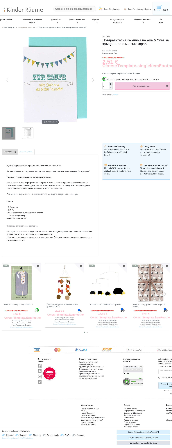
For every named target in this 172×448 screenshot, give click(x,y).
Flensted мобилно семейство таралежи (105, 305)
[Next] (93, 80)
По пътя (161, 21)
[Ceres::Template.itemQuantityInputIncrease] (111, 84)
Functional (80, 435)
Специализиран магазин (117, 21)
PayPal (67, 435)
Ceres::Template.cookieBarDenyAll (143, 437)
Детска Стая (56, 20)
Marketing (37, 435)
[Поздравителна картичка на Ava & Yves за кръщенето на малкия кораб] (8, 133)
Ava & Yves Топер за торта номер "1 (18, 305)
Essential (10, 435)
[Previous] (7, 80)
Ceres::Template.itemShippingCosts (21, 327)
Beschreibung (10, 152)
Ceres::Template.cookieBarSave (143, 443)
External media (53, 435)
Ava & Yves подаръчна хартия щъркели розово (149, 306)
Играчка (95, 20)
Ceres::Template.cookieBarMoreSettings (17, 438)
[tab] (10, 152)
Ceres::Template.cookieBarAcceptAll (143, 432)
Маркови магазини (142, 20)
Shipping (115, 94)
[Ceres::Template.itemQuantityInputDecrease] (111, 88)
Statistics (23, 435)
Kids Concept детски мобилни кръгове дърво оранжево (62, 306)
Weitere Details (26, 152)
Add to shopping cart (141, 86)
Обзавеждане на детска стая (32, 21)
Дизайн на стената (77, 20)
